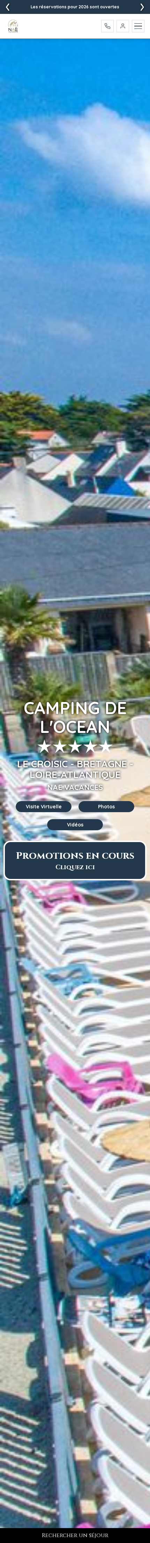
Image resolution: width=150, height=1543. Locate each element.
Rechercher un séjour (75, 1535)
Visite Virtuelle (44, 806)
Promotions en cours (75, 860)
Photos (106, 806)
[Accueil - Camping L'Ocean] (13, 26)
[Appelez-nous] (107, 26)
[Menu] (138, 26)
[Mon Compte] (123, 26)
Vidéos (75, 825)
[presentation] (142, 7)
